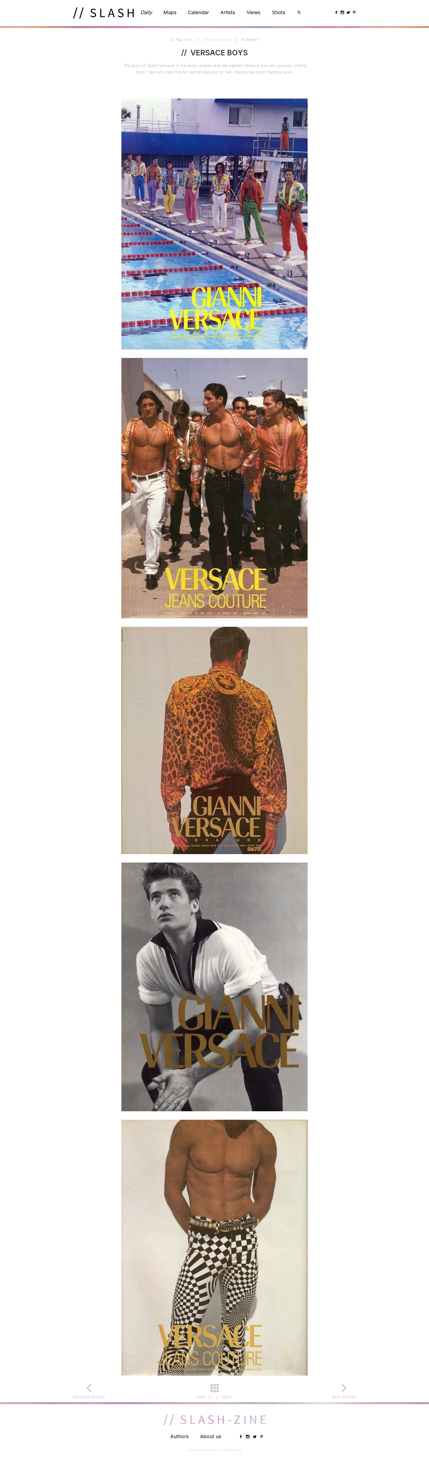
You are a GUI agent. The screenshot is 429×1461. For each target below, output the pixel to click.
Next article (344, 1397)
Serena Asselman (217, 39)
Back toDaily (214, 1397)
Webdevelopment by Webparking (214, 1450)
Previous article (89, 1397)
